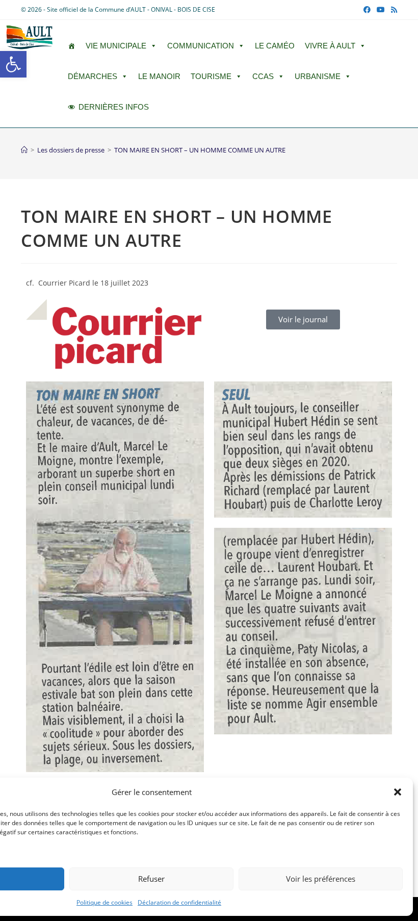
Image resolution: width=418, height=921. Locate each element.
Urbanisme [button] (318, 76)
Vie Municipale (116, 45)
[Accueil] (24, 150)
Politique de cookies (104, 902)
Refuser (151, 879)
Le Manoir (159, 76)
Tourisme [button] (211, 76)
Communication (200, 45)
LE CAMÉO (275, 45)
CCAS (263, 76)
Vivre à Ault (330, 45)
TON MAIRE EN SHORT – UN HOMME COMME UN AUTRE (199, 150)
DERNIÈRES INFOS (114, 107)
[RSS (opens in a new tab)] (392, 10)
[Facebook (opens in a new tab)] (367, 10)
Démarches (92, 76)
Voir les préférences (320, 879)
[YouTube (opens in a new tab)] (381, 10)
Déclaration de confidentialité (179, 902)
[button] (13, 64)
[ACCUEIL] (72, 46)
